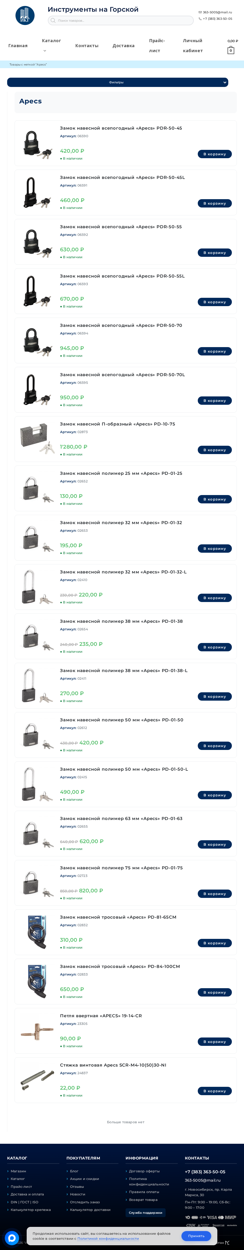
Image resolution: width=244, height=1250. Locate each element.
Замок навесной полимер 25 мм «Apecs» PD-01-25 (121, 473)
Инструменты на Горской (93, 9)
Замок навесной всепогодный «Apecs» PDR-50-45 (121, 128)
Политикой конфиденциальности (108, 1238)
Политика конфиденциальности (149, 1181)
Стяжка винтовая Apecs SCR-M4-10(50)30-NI (113, 1065)
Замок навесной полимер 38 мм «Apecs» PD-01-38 (121, 621)
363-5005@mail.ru (217, 12)
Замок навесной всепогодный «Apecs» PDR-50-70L (122, 374)
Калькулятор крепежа (31, 1210)
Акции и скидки (84, 1179)
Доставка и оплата (27, 1194)
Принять (196, 1236)
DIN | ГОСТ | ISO (24, 1202)
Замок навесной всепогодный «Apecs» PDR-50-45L (122, 177)
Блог (74, 1171)
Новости (77, 1194)
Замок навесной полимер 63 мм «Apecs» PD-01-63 (121, 818)
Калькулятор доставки (90, 1210)
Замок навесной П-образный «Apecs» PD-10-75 (117, 424)
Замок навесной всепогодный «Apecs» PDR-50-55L (122, 276)
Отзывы (77, 1186)
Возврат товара (143, 1200)
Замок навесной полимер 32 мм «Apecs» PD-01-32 (121, 522)
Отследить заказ (85, 1202)
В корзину (214, 154)
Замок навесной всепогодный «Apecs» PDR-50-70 (121, 325)
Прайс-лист (21, 1186)
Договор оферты (144, 1171)
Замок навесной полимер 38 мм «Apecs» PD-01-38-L (124, 670)
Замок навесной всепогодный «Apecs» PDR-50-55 (121, 226)
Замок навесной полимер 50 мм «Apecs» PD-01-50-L (124, 769)
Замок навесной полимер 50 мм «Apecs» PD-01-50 (121, 720)
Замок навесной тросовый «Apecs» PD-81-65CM (118, 917)
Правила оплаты (144, 1192)
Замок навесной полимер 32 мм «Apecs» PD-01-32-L (123, 572)
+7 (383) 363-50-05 (217, 18)
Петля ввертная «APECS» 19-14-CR (101, 1015)
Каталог (18, 1179)
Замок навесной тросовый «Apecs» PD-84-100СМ (120, 966)
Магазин (18, 1171)
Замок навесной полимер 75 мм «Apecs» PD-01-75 (121, 867)
